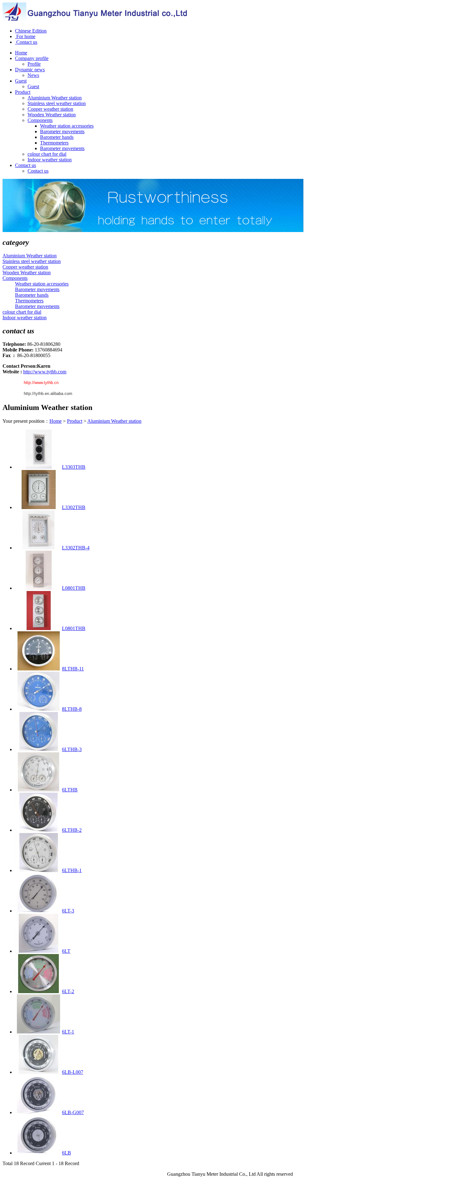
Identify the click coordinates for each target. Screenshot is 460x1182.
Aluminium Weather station (55, 97)
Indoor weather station (50, 159)
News (33, 75)
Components (40, 120)
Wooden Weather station (52, 114)
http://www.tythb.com (44, 371)
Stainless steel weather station (57, 103)
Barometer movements (62, 131)
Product (74, 421)
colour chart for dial (47, 154)
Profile (34, 64)
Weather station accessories (67, 126)
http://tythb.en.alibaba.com (48, 393)
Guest (33, 86)
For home (25, 36)
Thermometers (54, 142)
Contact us (26, 42)
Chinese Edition (31, 30)
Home (55, 421)
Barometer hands (57, 137)
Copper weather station (50, 109)
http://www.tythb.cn (41, 383)
